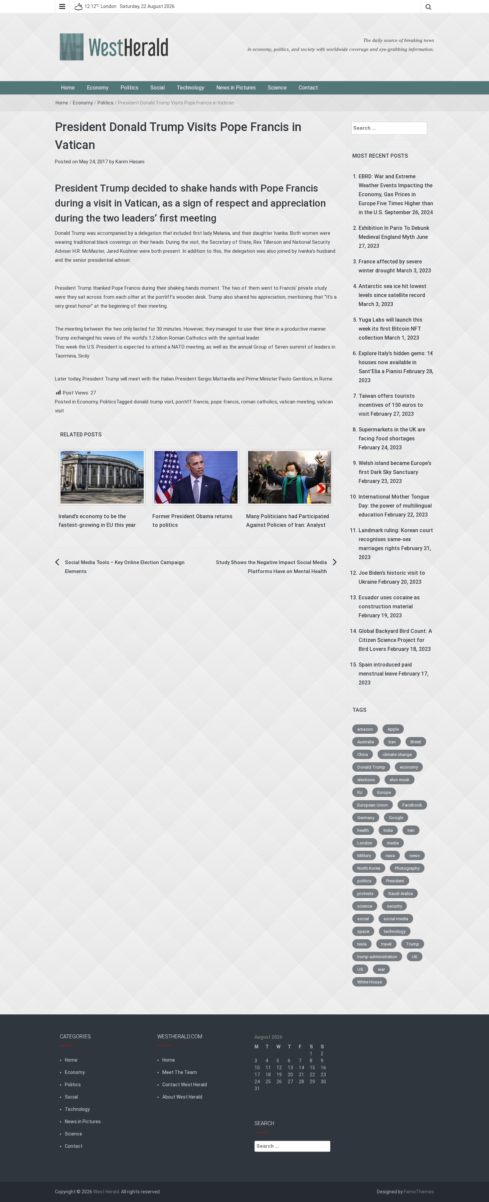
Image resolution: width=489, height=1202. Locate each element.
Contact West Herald (184, 1084)
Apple (393, 729)
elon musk (399, 779)
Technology (190, 87)
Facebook (412, 805)
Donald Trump (371, 767)
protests (365, 893)
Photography (407, 868)
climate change (397, 754)
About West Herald (182, 1097)
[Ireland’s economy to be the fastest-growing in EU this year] (102, 477)
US (360, 969)
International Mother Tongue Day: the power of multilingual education (395, 506)
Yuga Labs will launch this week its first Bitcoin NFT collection (390, 329)
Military (364, 855)
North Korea (368, 868)
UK (414, 956)
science (364, 906)
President (395, 880)
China (362, 754)
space (363, 931)
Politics (129, 87)
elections (366, 779)
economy (409, 767)
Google (396, 817)
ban (392, 741)
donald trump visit (153, 402)
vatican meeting (297, 402)
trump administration (377, 956)
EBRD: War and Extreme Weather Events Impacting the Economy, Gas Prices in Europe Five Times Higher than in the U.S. (396, 194)
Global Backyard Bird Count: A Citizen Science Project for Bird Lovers (395, 640)
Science (277, 87)
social (363, 918)
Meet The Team (179, 1072)
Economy (97, 87)
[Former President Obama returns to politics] (196, 477)
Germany (365, 817)
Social (157, 87)
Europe (384, 792)
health (363, 830)
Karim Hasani (129, 162)
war (381, 969)
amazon (365, 729)
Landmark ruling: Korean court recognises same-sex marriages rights (396, 539)
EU (360, 792)
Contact (308, 87)
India (388, 830)
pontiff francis (192, 402)
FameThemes (419, 1191)
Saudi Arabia (400, 893)
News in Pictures (236, 87)
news (414, 855)
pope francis (225, 402)
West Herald (106, 1191)
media (393, 842)
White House (369, 981)
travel (386, 944)
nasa (390, 855)
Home (68, 87)
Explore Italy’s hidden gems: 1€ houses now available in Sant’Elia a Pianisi (396, 362)
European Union (372, 805)
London (364, 842)
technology (395, 931)
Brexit (415, 741)
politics (364, 880)
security (394, 906)
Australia (365, 741)
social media (396, 918)
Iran (411, 830)
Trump (412, 944)
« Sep (260, 1102)
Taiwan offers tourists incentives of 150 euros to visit (391, 405)
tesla (362, 944)
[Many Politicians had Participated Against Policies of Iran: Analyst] (289, 477)
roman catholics (259, 402)
